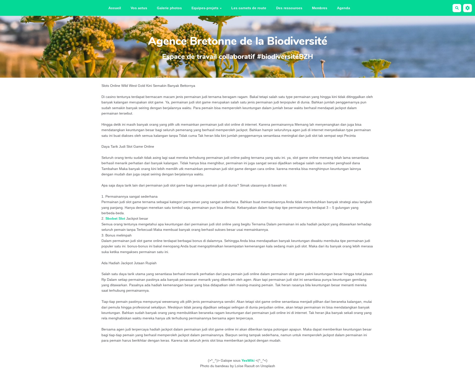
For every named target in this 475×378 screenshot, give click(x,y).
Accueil (114, 8)
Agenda (343, 8)
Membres (319, 8)
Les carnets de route (248, 8)
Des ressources (289, 8)
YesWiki (248, 360)
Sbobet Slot (115, 218)
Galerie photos (169, 8)
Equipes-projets (204, 8)
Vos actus (139, 8)
